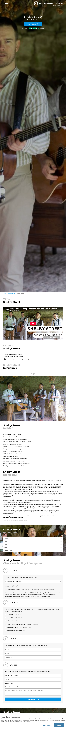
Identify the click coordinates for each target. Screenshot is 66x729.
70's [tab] (6, 547)
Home (4, 293)
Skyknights (9, 513)
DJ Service (12, 621)
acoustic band (36, 499)
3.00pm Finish (13, 614)
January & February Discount (17, 630)
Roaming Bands (11, 293)
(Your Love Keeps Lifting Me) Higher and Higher (18, 359)
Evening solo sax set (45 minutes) (18, 627)
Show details (46, 725)
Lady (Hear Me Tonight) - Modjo (13, 354)
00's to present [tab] (9, 538)
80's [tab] (6, 544)
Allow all (59, 725)
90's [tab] (6, 541)
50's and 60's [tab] (8, 550)
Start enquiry (32, 24)
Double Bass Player (14, 617)
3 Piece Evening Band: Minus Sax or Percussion (22, 624)
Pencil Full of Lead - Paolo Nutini (14, 356)
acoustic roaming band (24, 484)
